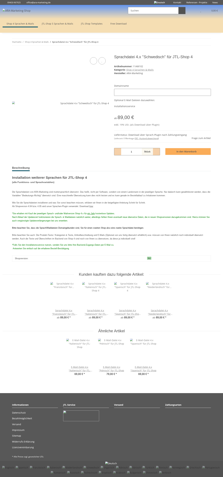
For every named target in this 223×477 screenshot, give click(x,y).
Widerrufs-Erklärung (23, 441)
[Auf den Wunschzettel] (102, 60)
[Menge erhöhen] (156, 151)
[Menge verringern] (117, 151)
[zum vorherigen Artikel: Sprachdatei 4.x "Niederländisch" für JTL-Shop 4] (200, 41)
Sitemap (16, 435)
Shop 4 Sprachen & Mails (140, 69)
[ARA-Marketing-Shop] (17, 10)
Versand (16, 424)
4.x (149, 258)
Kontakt (177, 2)
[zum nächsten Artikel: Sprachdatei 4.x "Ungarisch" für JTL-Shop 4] (207, 41)
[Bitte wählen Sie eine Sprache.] (111, 463)
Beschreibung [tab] (21, 167)
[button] (194, 10)
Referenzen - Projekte (196, 2)
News (215, 2)
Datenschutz (19, 412)
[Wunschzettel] (201, 10)
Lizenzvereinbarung (23, 447)
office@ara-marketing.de (38, 2)
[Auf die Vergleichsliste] (93, 60)
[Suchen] (181, 10)
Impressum (18, 430)
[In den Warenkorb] (14, 53)
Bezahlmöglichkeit (22, 418)
